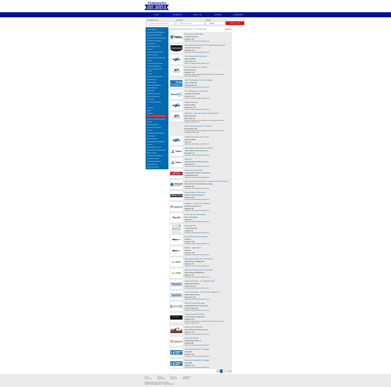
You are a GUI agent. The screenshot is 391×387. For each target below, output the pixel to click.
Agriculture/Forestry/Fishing (156, 38)
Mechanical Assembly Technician (198, 126)
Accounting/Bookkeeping (155, 32)
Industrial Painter (192, 338)
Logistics (150, 113)
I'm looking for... (153, 20)
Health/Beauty (152, 88)
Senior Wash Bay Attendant (196, 237)
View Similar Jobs (189, 41)
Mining (149, 122)
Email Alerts (161, 378)
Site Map (185, 378)
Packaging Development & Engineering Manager (205, 45)
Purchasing (151, 136)
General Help (151, 82)
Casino (149, 60)
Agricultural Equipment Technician (199, 259)
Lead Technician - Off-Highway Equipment (202, 292)
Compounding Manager (194, 314)
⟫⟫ (230, 371)
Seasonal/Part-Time (154, 147)
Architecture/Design (154, 41)
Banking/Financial (153, 46)
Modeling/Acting (152, 124)
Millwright (188, 159)
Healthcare (151, 91)
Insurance (150, 99)
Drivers (149, 74)
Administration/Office (154, 35)
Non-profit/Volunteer (154, 127)
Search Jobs (235, 23)
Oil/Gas (149, 130)
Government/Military (154, 85)
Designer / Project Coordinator (197, 203)
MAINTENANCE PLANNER (196, 67)
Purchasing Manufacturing (196, 56)
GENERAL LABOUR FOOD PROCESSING (202, 113)
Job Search (177, 15)
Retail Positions (152, 139)
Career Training (152, 55)
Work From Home (153, 167)
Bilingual (150, 49)
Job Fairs (150, 108)
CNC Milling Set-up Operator (196, 91)
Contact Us (173, 378)
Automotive (151, 43)
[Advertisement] (222, 6)
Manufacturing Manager (195, 303)
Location (179, 20)
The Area (217, 15)
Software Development (155, 155)
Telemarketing (152, 164)
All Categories (152, 29)
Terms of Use (149, 382)
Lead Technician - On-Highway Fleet (200, 281)
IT (147, 105)
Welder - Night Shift (193, 248)
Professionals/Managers (155, 133)
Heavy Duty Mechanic (194, 170)
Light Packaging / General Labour (199, 80)
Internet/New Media (154, 102)
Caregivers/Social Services (156, 57)
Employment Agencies (154, 76)
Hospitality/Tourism (153, 93)
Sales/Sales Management (156, 141)
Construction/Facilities (155, 63)
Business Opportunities (155, 52)
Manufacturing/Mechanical (156, 116)
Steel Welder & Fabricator (195, 192)
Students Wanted (153, 158)
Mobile (167, 382)
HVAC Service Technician (195, 215)
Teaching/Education (154, 161)
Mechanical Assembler (194, 34)
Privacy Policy (158, 382)
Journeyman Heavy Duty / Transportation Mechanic (206, 181)
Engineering (151, 79)
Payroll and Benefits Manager (197, 349)
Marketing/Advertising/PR (156, 119)
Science (150, 144)
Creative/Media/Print (154, 66)
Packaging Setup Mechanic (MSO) (199, 148)
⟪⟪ (218, 371)
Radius (208, 20)
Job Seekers (238, 15)
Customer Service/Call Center (154, 70)
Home (156, 15)
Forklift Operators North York (197, 137)
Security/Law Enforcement (156, 150)
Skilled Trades (152, 153)
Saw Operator (190, 226)
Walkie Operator (191, 102)
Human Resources (153, 96)
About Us (197, 15)
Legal (149, 110)
